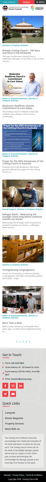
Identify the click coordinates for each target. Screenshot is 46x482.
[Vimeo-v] (5, 394)
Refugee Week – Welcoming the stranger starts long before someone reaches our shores (22, 217)
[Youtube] (13, 394)
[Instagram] (13, 386)
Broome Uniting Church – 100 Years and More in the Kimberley (21, 51)
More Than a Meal (12, 322)
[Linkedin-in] (21, 386)
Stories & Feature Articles (15, 45)
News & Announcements (14, 98)
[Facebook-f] (5, 386)
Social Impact (9, 209)
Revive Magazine (14, 418)
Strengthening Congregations (18, 269)
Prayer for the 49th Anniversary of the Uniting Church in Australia (22, 162)
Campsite (10, 412)
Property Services (14, 423)
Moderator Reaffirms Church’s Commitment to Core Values (18, 107)
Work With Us (12, 429)
